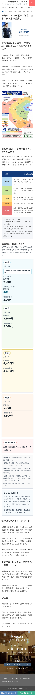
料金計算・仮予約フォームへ (16, 664)
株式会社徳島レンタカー (17, 1)
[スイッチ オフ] (32, 2)
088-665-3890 (19, 649)
